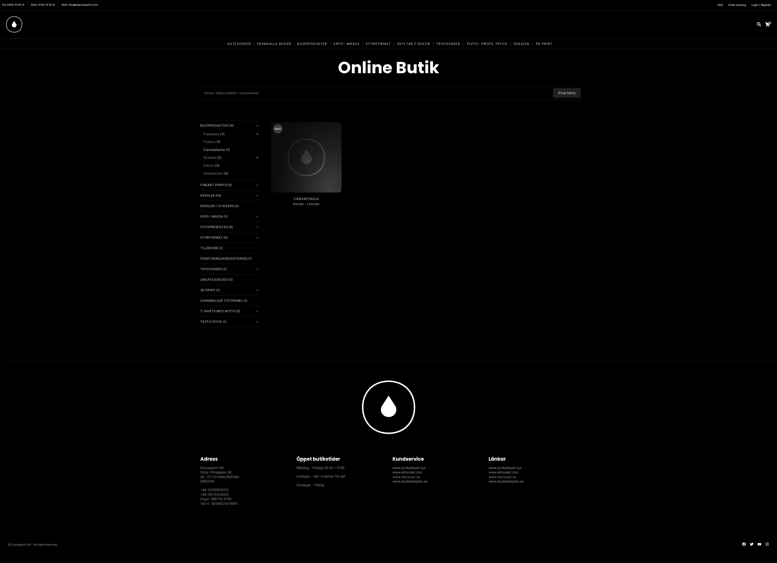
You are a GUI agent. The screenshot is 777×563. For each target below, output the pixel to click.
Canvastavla (306, 199)
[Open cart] (770, 24)
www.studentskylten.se (410, 481)
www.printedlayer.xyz (409, 468)
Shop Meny (567, 93)
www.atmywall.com (407, 472)
